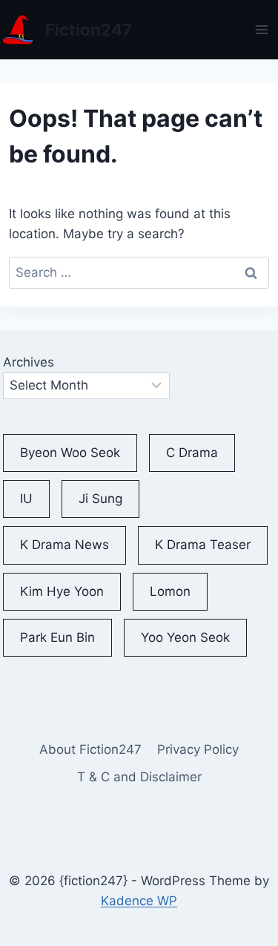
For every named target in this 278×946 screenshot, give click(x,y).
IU (26, 498)
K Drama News (64, 544)
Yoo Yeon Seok (185, 637)
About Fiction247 (90, 749)
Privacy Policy (198, 749)
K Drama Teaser (203, 544)
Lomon (170, 591)
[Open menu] (262, 29)
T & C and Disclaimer (139, 776)
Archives (28, 362)
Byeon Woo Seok (70, 452)
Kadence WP (139, 900)
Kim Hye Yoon (62, 591)
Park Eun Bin (57, 637)
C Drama (192, 452)
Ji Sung (100, 498)
